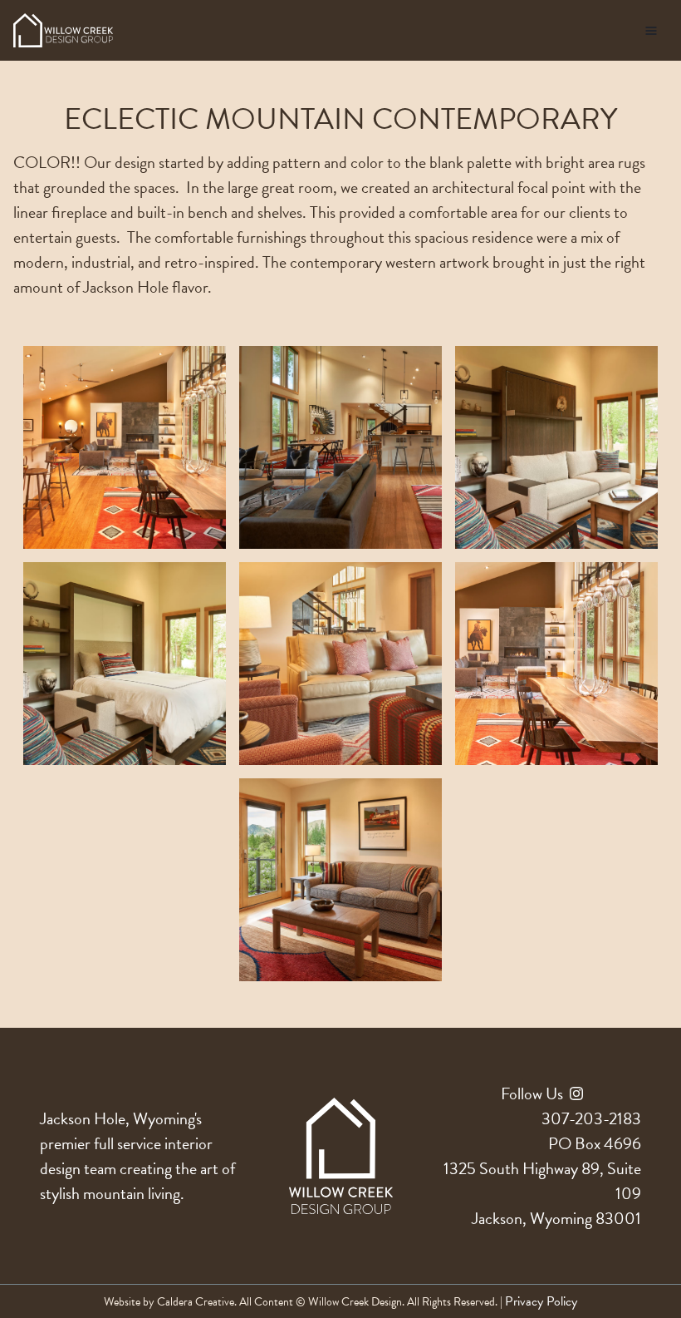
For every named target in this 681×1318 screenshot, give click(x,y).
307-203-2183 (591, 1118)
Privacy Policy (541, 1301)
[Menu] (651, 30)
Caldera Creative (195, 1302)
